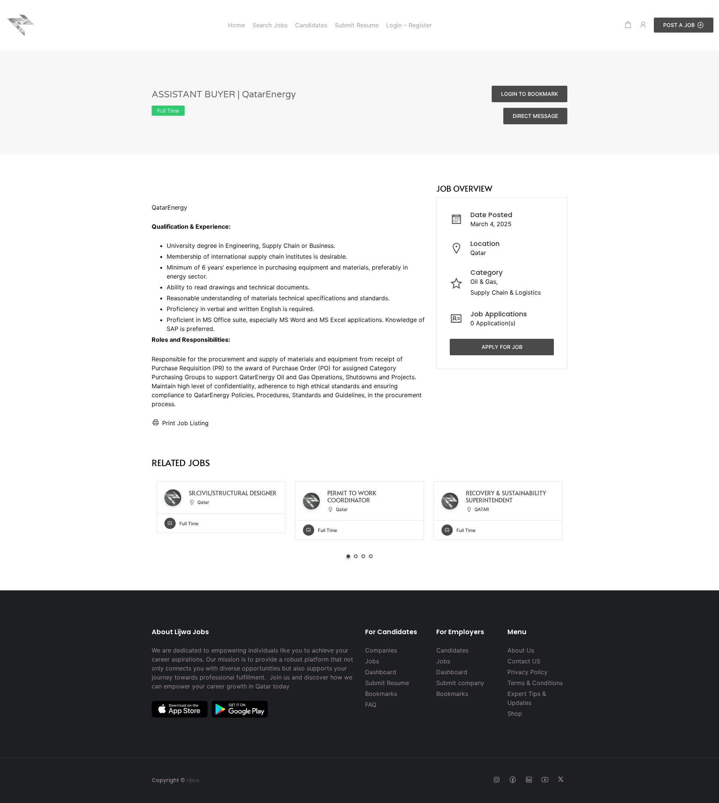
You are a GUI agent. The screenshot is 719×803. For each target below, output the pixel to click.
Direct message (535, 116)
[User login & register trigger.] (643, 25)
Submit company (460, 683)
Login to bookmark (529, 94)
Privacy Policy (527, 672)
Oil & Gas (483, 281)
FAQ (370, 704)
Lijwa (192, 780)
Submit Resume (387, 683)
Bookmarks (381, 693)
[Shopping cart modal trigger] (628, 25)
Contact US (523, 661)
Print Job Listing (185, 423)
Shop (514, 713)
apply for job (502, 346)
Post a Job (679, 25)
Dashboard (380, 672)
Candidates (452, 650)
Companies (381, 650)
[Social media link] (496, 779)
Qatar (478, 252)
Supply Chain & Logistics (505, 292)
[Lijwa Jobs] (21, 24)
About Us (520, 650)
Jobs (372, 661)
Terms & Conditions (535, 683)
